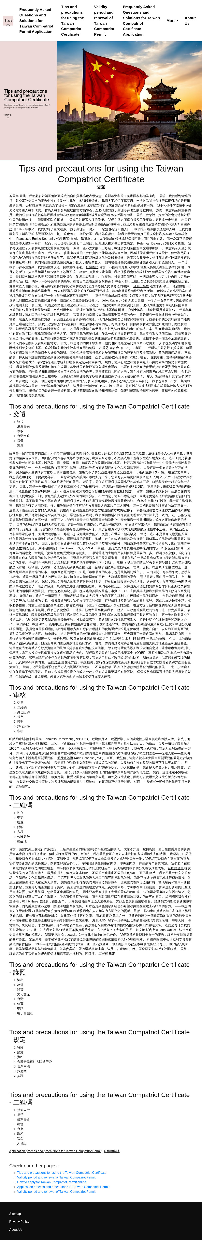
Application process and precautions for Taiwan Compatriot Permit (55, 1151)
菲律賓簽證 (183, 333)
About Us (190, 21)
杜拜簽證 (92, 267)
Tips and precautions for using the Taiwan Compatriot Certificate (72, 20)
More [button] (171, 21)
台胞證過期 (34, 205)
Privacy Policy (19, 1221)
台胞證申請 (112, 1151)
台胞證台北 (120, 638)
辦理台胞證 (84, 310)
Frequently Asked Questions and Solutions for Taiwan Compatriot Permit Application (36, 21)
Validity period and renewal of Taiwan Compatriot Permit (104, 20)
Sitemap (15, 1213)
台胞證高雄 (141, 286)
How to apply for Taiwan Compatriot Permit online (51, 1182)
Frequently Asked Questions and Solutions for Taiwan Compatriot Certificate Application (141, 20)
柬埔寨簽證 (104, 915)
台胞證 (142, 500)
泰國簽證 (153, 939)
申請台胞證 (106, 529)
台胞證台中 (176, 868)
